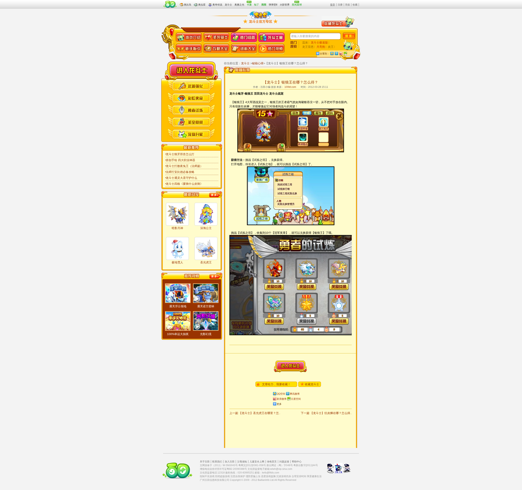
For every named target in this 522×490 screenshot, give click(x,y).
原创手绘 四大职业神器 (180, 160)
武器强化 (191, 85)
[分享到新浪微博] (340, 53)
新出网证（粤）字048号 (280, 465)
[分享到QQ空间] (332, 53)
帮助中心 (297, 461)
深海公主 (206, 228)
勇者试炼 (191, 109)
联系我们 (217, 461)
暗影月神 (177, 228)
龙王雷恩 (308, 46)
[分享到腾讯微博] (336, 53)
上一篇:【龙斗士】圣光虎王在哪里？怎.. (254, 413)
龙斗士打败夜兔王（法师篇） (184, 166)
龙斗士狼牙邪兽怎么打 (180, 154)
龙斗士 (192, 70)
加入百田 (229, 461)
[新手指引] (189, 49)
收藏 (355, 4)
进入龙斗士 (290, 366)
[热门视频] (271, 49)
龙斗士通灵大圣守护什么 (181, 177)
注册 (340, 4)
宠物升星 (191, 133)
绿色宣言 (272, 461)
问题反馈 (284, 461)
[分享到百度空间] (345, 53)
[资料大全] (244, 49)
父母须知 (242, 461)
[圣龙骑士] (216, 37)
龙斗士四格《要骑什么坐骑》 (184, 183)
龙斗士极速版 (319, 42)
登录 (332, 4)
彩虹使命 (191, 97)
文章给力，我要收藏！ (276, 384)
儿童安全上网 (257, 461)
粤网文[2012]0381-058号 (252, 465)
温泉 (305, 42)
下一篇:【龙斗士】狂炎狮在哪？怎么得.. (326, 413)
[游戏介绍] (189, 37)
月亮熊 (320, 46)
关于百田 (205, 461)
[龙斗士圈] (271, 37)
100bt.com (290, 87)
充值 (347, 4)
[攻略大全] (216, 49)
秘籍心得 (257, 63)
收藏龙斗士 (312, 384)
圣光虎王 (206, 262)
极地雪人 (177, 262)
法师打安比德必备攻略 (180, 172)
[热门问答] (244, 37)
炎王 (331, 46)
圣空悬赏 (191, 121)
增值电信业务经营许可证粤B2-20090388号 (223, 469)
